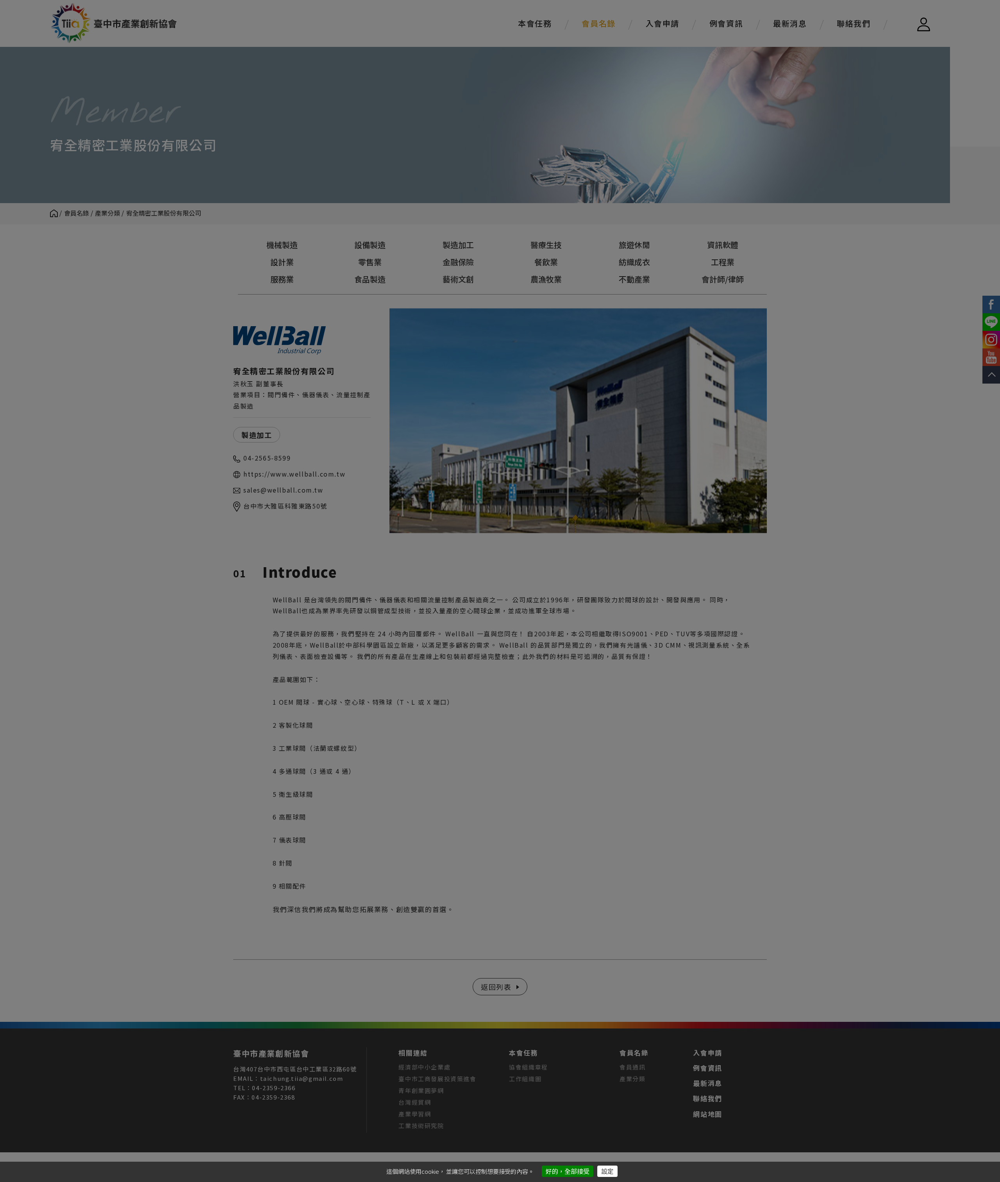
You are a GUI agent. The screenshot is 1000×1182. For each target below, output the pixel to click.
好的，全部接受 (567, 1171)
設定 (607, 1171)
